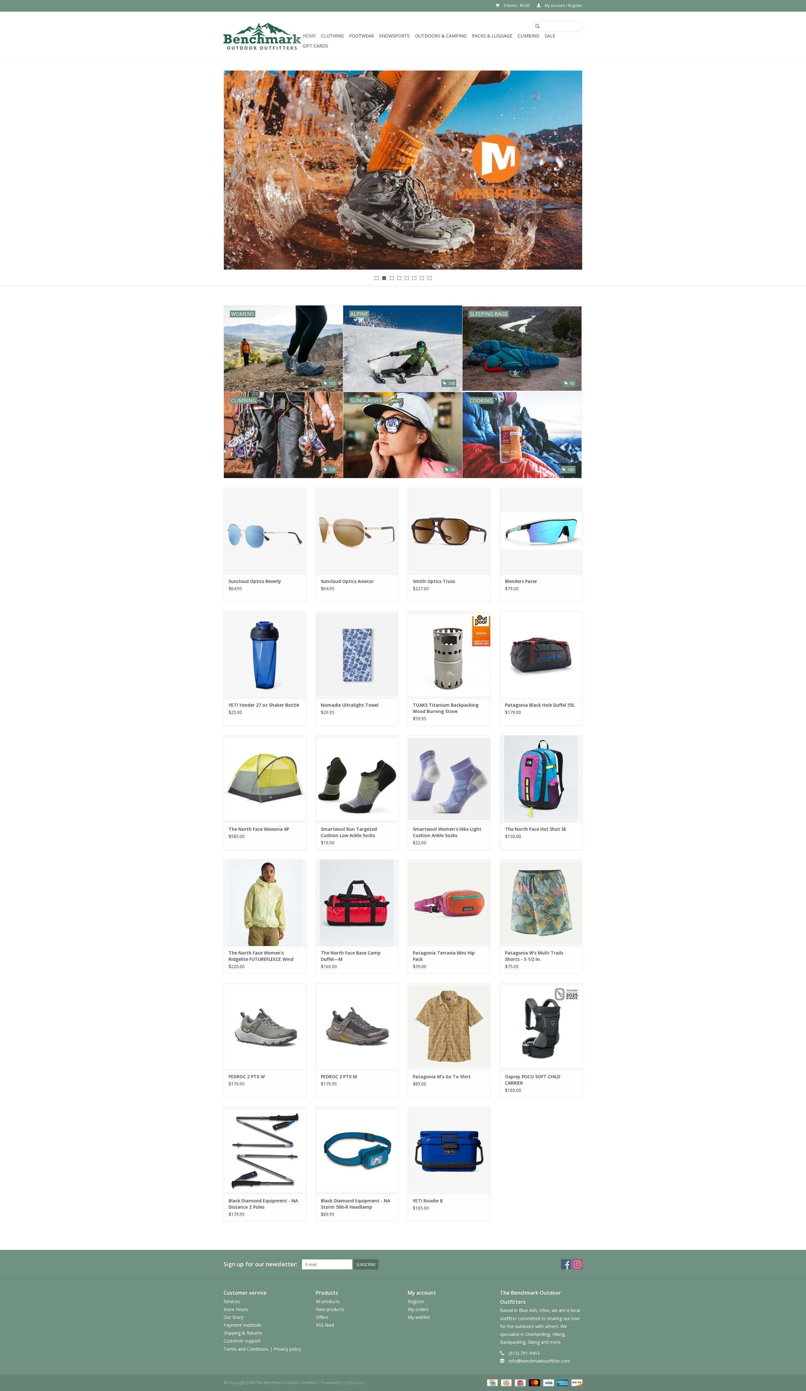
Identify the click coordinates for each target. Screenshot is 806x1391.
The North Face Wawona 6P (259, 829)
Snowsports (394, 36)
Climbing (528, 36)
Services (232, 1301)
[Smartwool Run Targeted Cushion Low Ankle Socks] (357, 778)
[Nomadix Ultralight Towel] (357, 655)
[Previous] (236, 170)
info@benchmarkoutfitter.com (539, 1361)
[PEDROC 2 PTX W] (265, 1026)
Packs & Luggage (492, 36)
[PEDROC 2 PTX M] (357, 1026)
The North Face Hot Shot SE (535, 829)
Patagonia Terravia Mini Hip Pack (444, 956)
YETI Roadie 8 (427, 1201)
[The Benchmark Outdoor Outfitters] (262, 36)
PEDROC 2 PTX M (339, 1077)
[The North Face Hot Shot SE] (541, 778)
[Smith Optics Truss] (449, 530)
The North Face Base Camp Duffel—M (351, 956)
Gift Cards (315, 46)
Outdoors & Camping (441, 36)
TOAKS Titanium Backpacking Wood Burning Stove (446, 708)
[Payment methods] (492, 1382)
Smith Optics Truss (434, 581)
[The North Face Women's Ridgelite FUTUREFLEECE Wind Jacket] (265, 902)
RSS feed (325, 1325)
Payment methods (242, 1325)
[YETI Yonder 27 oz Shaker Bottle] (265, 655)
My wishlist (419, 1317)
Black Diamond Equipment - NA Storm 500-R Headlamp (355, 1204)
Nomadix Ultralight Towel (349, 705)
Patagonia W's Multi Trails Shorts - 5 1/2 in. (534, 956)
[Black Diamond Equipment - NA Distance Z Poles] (265, 1150)
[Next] (570, 170)
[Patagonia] (403, 170)
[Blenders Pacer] (541, 530)
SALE (550, 36)
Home (309, 36)
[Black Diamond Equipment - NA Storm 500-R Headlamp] (357, 1150)
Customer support (242, 1341)
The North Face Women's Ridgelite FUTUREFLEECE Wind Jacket (261, 956)
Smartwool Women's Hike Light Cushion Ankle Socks (447, 832)
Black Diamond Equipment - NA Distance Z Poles (263, 1204)
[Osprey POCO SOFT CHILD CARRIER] (541, 1026)
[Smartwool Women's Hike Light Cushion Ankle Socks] (449, 778)
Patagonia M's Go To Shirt (442, 1077)
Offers (322, 1317)
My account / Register (563, 5)
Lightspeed (354, 1382)
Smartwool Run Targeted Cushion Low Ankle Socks (349, 832)
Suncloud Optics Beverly (255, 581)
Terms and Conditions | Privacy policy (262, 1349)
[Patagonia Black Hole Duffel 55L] (541, 655)
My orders (418, 1309)
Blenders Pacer (521, 581)
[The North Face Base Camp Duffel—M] (357, 902)
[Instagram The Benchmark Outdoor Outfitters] (577, 1264)
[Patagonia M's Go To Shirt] (449, 1026)
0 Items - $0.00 (517, 5)
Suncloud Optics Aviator (347, 581)
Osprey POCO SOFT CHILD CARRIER (532, 1080)
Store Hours (236, 1309)
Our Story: (234, 1317)
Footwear (361, 36)
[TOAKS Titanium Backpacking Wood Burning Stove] (449, 655)
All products (328, 1301)
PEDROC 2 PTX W (247, 1077)
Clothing (332, 36)
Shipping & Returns (243, 1333)
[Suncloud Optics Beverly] (265, 530)
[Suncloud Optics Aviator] (357, 530)
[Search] (537, 26)
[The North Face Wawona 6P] (265, 778)
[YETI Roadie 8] (449, 1150)
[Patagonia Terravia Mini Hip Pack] (449, 902)
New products (330, 1309)
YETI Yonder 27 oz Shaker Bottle (264, 705)
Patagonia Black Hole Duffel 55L (540, 705)
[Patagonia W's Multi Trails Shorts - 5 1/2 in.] (541, 902)
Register (416, 1301)
